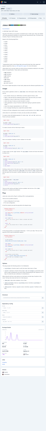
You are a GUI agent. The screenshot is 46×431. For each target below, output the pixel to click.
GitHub (3, 364)
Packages (3, 6)
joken (3, 8)
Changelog (4, 362)
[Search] (40, 2)
